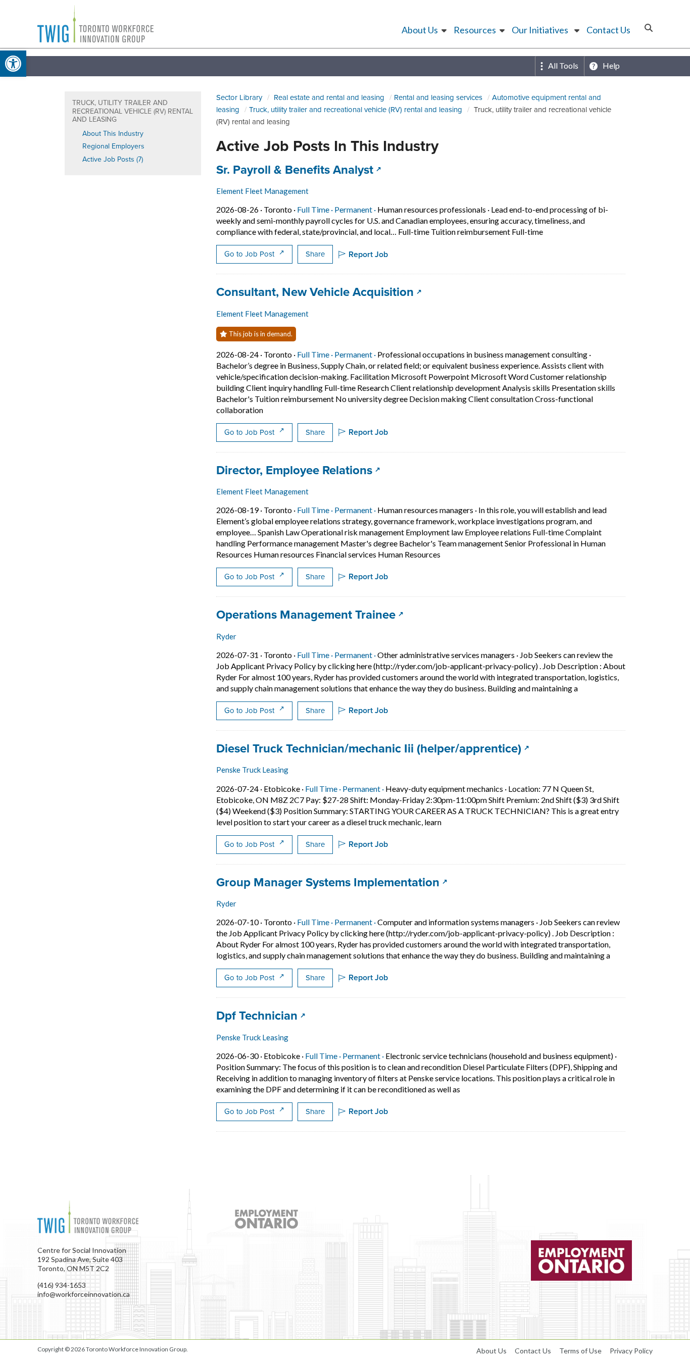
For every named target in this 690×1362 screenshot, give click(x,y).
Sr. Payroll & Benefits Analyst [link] (298, 170)
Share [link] (315, 254)
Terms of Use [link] (580, 1350)
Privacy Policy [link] (631, 1350)
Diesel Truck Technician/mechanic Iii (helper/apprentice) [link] (372, 748)
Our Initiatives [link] (540, 29)
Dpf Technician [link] (261, 1015)
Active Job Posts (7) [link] (112, 159)
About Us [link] (420, 29)
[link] (13, 64)
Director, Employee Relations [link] (298, 470)
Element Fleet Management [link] (262, 190)
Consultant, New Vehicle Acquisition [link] (319, 292)
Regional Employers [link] (113, 146)
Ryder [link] (226, 636)
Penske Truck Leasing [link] (252, 769)
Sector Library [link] (239, 97)
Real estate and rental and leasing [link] (329, 97)
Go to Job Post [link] (250, 254)
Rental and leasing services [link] (438, 97)
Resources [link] (475, 29)
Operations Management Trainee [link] (310, 615)
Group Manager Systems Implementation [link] (332, 882)
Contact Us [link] (608, 29)
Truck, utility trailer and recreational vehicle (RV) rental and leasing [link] (355, 109)
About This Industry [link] (112, 133)
